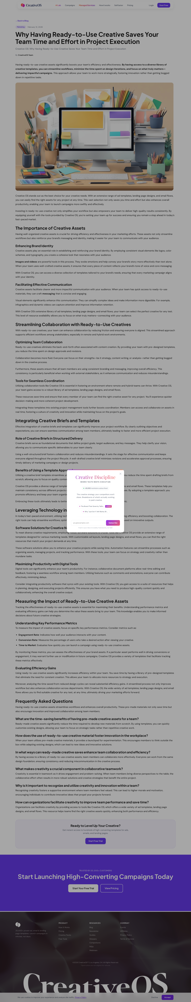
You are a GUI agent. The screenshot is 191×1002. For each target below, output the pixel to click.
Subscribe (113, 523)
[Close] (120, 474)
